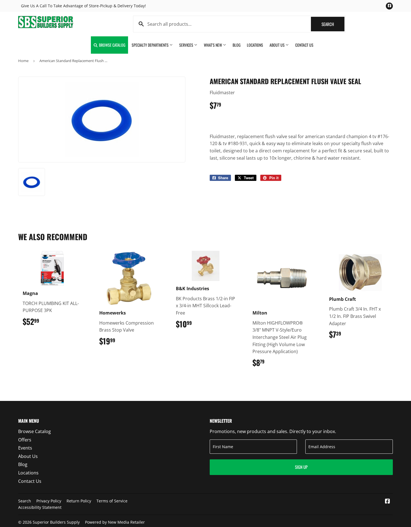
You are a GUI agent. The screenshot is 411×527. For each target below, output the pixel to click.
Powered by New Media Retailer (115, 522)
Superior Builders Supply (56, 522)
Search (333, 24)
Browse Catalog (111, 45)
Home (23, 60)
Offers (24, 440)
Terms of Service (111, 501)
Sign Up (301, 467)
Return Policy (79, 501)
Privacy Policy (48, 501)
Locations (255, 45)
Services (186, 45)
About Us (277, 45)
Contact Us (304, 45)
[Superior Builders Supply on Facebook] (387, 501)
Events (25, 448)
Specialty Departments (150, 45)
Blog (236, 45)
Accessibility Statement (40, 507)
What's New (213, 45)
